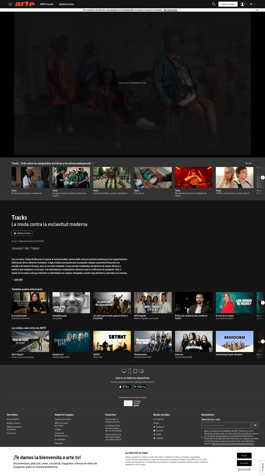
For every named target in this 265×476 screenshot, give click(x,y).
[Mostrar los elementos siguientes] (263, 177)
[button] (214, 4)
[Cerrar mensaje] (257, 10)
